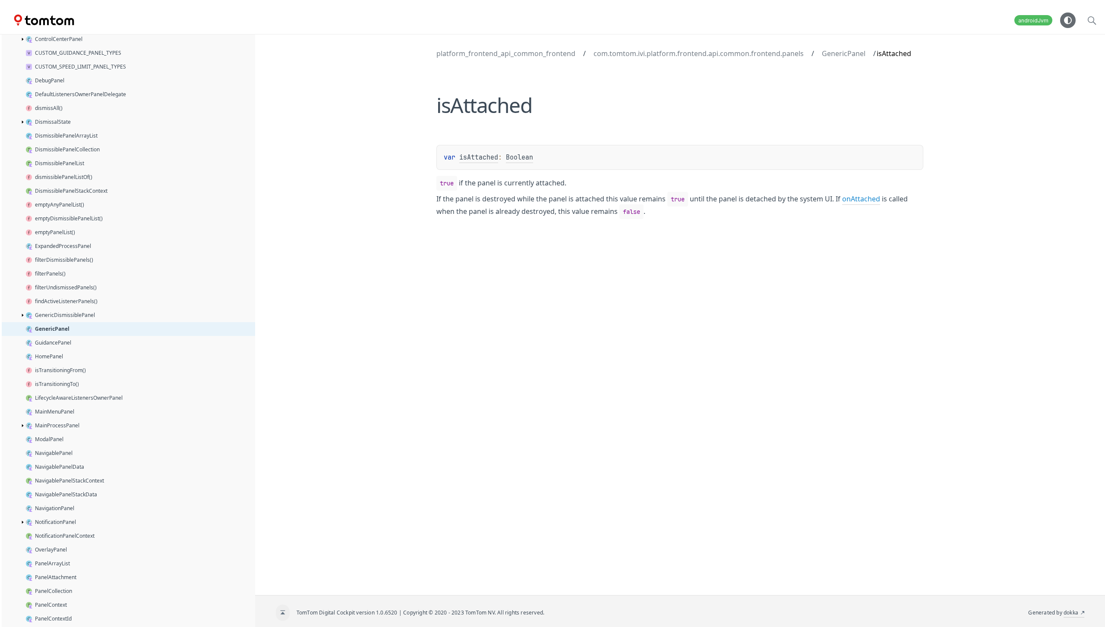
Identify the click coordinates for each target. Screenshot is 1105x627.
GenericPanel (843, 53)
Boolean (519, 157)
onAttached (861, 199)
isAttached (478, 157)
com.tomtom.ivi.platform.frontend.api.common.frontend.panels (699, 53)
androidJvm (1033, 20)
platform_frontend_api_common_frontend (505, 53)
